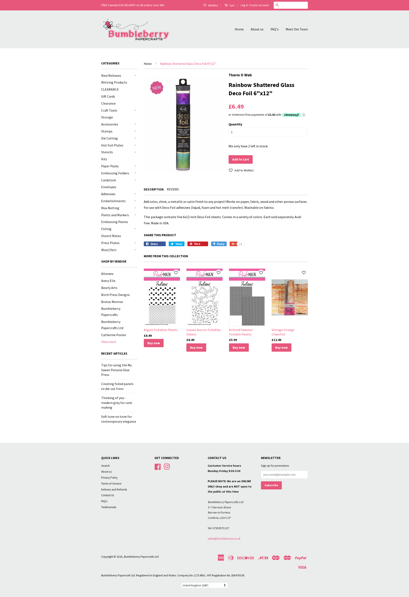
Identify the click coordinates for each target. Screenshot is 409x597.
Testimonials (108, 507)
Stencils (107, 152)
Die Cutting (109, 138)
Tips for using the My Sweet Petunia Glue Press (116, 370)
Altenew (107, 273)
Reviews (173, 189)
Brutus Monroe (112, 302)
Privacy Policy (109, 477)
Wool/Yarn (108, 250)
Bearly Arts (109, 288)
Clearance (108, 103)
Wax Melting (110, 208)
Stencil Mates (111, 236)
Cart (232, 5)
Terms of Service (111, 483)
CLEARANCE (110, 89)
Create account (259, 5)
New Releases (111, 75)
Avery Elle (108, 281)
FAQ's (275, 29)
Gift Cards (108, 96)
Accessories (109, 124)
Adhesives (108, 194)
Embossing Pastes (114, 222)
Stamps (106, 131)
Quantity (235, 124)
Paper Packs (110, 166)
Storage (107, 117)
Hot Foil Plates (112, 145)
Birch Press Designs (115, 295)
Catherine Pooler (113, 335)
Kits (104, 159)
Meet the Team (297, 29)
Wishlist (213, 5)
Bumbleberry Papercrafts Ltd (141, 557)
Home (239, 29)
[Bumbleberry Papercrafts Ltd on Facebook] (157, 466)
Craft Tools (109, 110)
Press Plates (110, 243)
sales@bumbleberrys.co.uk (224, 538)
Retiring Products (114, 82)
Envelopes (108, 187)
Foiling (106, 229)
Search (105, 466)
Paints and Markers (115, 215)
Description (154, 189)
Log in (244, 5)
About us (257, 29)
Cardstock (108, 180)
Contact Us (107, 495)
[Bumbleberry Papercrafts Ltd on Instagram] (167, 466)
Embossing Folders (115, 173)
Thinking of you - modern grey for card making (116, 402)
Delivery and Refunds (114, 489)
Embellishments (113, 201)
